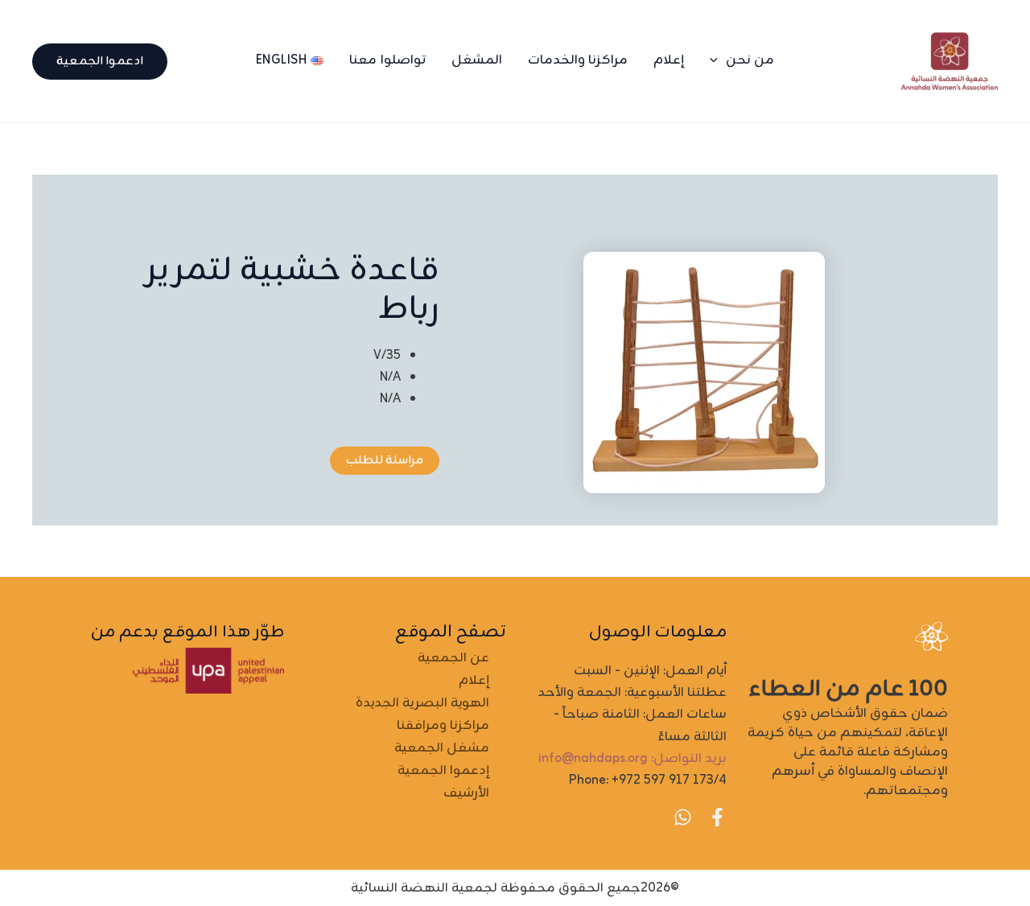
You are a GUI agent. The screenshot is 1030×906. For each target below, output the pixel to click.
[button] (718, 60)
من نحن (750, 60)
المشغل (476, 60)
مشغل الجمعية (441, 748)
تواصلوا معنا (387, 60)
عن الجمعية (453, 658)
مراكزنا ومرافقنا (443, 725)
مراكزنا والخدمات (578, 60)
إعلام (668, 60)
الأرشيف (466, 793)
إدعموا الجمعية (443, 770)
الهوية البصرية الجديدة (422, 703)
